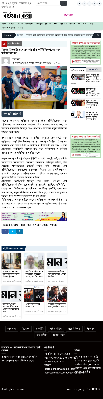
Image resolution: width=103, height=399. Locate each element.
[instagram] (89, 4)
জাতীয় (11, 24)
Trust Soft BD (93, 389)
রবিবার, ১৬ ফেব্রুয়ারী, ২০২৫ (12, 316)
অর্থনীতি (72, 24)
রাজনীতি (19, 24)
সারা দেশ (63, 24)
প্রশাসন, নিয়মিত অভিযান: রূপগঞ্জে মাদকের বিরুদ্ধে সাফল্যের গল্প (92, 116)
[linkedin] (94, 4)
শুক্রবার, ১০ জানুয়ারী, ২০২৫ (35, 311)
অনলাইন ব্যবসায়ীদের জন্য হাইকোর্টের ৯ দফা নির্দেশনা (56, 274)
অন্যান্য (20, 28)
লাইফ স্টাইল (56, 328)
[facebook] (79, 4)
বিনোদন (48, 24)
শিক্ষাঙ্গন (90, 328)
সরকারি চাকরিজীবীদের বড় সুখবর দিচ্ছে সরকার (57, 305)
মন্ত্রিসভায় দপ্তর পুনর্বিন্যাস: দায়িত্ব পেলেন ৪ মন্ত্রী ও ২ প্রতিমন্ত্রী (92, 104)
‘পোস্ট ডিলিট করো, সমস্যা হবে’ (32, 305)
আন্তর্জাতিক (29, 24)
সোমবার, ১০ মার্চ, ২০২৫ (57, 281)
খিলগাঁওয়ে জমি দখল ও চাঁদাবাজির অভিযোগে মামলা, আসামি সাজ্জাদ (34, 274)
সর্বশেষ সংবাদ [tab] (78, 70)
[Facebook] (5, 231)
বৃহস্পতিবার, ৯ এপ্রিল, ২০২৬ (12, 281)
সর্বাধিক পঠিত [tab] (93, 70)
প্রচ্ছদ (4, 24)
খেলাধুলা (39, 24)
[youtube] (84, 4)
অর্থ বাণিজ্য (42, 335)
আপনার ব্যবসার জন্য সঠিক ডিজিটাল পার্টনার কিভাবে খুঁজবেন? (11, 274)
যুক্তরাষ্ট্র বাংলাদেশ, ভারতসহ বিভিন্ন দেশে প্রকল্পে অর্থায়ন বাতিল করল (11, 308)
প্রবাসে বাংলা (82, 24)
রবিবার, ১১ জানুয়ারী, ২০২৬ (35, 281)
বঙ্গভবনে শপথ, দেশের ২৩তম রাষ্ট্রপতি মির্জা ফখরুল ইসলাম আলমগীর (93, 92)
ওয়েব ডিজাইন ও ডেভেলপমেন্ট (25, 237)
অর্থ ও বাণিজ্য (15, 43)
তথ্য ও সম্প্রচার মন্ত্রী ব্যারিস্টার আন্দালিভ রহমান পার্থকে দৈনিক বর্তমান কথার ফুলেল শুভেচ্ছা (46, 35)
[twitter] (99, 4)
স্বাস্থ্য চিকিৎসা (74, 328)
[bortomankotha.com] (17, 15)
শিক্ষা (55, 24)
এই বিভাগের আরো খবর (13, 248)
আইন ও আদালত (8, 28)
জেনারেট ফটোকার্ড (12, 113)
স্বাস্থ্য (91, 24)
